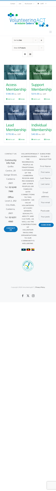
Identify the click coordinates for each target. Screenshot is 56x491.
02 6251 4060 (12, 219)
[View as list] (30, 54)
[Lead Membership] (15, 112)
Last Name (45, 178)
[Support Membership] (40, 72)
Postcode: (45, 211)
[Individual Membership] (40, 112)
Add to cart (11, 99)
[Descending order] (41, 40)
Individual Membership (41, 127)
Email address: (45, 194)
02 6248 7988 (12, 189)
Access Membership (16, 87)
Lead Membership (16, 127)
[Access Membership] (15, 72)
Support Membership (41, 87)
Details (22, 99)
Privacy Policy (40, 287)
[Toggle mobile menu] (50, 32)
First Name (45, 166)
